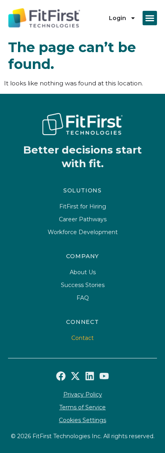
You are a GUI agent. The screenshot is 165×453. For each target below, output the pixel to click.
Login (117, 18)
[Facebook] (61, 376)
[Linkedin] (90, 376)
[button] (150, 18)
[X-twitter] (75, 376)
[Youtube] (104, 376)
